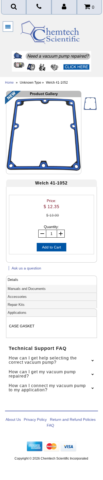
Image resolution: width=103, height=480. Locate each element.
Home (9, 82)
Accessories (17, 297)
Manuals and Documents (27, 289)
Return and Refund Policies (73, 419)
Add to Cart (51, 247)
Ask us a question (26, 268)
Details (13, 280)
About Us (13, 419)
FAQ (50, 425)
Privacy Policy (35, 419)
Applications (17, 313)
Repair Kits (16, 305)
